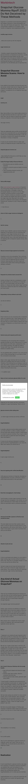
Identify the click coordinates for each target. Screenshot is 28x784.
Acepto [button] (17, 397)
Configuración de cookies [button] (8, 397)
